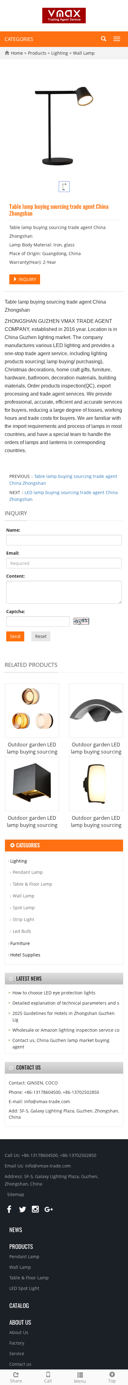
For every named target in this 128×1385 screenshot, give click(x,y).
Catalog (19, 1305)
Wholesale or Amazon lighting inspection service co (65, 1030)
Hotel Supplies (25, 955)
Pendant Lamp (28, 872)
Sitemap (15, 1194)
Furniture (20, 943)
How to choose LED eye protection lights (53, 993)
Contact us (20, 1364)
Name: (13, 530)
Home (17, 53)
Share (16, 1381)
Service (16, 1353)
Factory (16, 1343)
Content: (15, 576)
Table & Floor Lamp (32, 884)
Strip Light (23, 919)
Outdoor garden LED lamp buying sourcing (32, 748)
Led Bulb (22, 931)
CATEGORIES (19, 39)
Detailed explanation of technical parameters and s (65, 1003)
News (15, 1229)
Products (38, 53)
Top (112, 1381)
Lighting (59, 53)
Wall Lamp (83, 53)
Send (15, 636)
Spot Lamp (24, 907)
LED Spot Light (24, 1288)
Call (48, 1381)
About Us (18, 1332)
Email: (12, 553)
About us (20, 1322)
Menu (80, 1381)
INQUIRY (26, 279)
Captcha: (15, 611)
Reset (41, 636)
